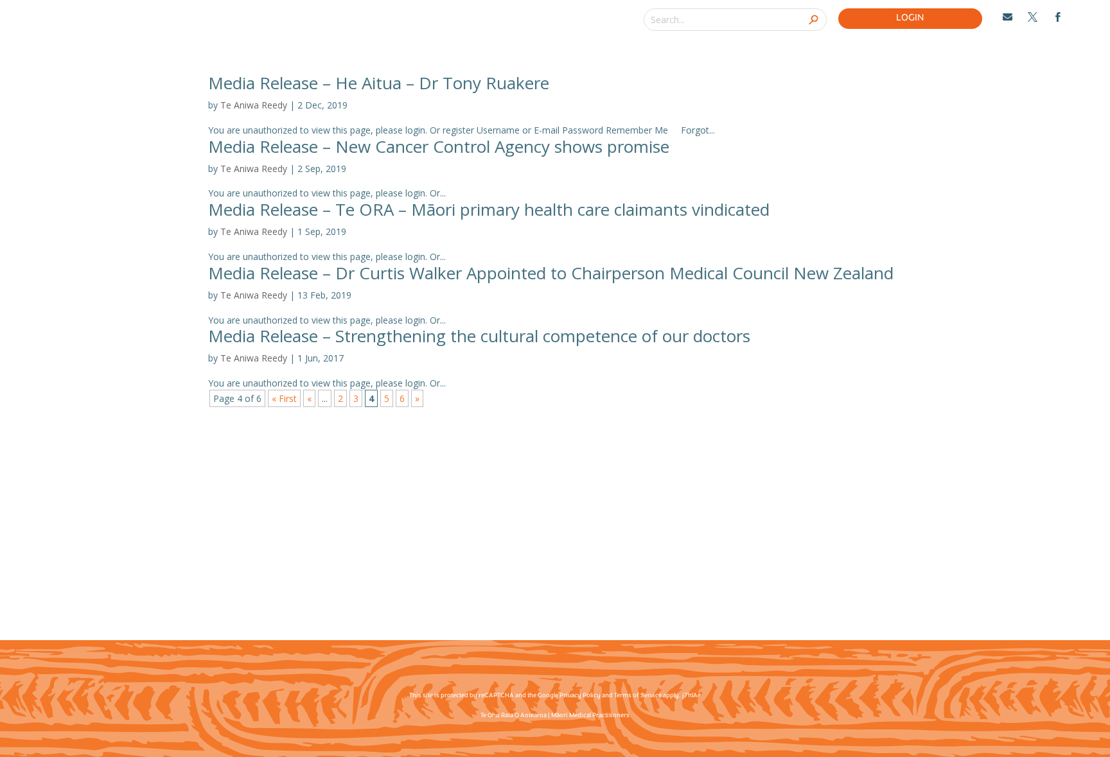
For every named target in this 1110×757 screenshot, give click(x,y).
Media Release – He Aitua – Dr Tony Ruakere (378, 82)
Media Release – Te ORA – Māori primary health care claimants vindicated (489, 209)
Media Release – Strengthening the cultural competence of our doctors (479, 335)
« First (284, 398)
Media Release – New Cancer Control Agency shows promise (438, 146)
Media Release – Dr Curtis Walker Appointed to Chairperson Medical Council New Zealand (551, 272)
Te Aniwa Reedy (253, 105)
